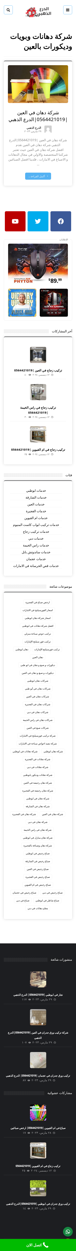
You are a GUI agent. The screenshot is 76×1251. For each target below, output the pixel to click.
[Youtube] (15, 221)
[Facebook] (60, 221)
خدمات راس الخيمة (36, 545)
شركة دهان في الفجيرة (24, 814)
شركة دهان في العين (52, 814)
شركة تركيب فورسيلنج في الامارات (38, 735)
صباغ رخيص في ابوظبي (38, 853)
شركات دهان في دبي (37, 712)
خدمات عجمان (36, 559)
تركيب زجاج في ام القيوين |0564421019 (38, 449)
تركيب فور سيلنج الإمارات (38, 641)
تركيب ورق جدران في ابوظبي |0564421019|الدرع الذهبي (38, 1204)
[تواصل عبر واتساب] (68, 1232)
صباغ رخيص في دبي (52, 892)
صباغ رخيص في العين (38, 869)
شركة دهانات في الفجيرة (37, 759)
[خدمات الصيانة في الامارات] (38, 11)
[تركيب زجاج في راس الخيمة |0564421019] (38, 392)
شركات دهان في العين (37, 696)
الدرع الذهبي (34, 128)
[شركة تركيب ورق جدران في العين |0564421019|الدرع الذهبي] (38, 1017)
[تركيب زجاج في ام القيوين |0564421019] (38, 434)
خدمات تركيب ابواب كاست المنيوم (36, 524)
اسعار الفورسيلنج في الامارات (37, 610)
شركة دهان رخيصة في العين (38, 782)
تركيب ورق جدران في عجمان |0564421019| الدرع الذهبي (38, 1075)
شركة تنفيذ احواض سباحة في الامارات (38, 743)
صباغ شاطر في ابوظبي (47, 900)
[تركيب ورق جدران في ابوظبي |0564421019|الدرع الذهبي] (38, 1188)
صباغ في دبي (22, 900)
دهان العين (37, 657)
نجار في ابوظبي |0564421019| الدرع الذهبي (38, 994)
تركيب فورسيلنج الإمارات (47, 649)
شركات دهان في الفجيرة (37, 704)
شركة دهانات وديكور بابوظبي (37, 775)
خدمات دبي (36, 538)
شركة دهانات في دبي (37, 767)
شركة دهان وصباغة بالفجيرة (38, 845)
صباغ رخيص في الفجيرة (38, 877)
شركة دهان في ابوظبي (37, 798)
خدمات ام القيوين (36, 518)
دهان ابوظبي (21, 649)
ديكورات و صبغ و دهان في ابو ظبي (37, 665)
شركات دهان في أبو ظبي (37, 688)
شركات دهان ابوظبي (37, 680)
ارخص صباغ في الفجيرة (38, 602)
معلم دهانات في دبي (38, 908)
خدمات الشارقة (36, 497)
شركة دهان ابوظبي (53, 751)
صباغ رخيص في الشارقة (37, 861)
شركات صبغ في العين (38, 728)
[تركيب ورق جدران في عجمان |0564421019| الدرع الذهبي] (38, 1060)
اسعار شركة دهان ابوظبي (37, 618)
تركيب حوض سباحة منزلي (37, 633)
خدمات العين (36, 504)
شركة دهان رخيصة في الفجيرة (37, 790)
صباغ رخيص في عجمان (24, 892)
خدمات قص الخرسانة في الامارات (36, 566)
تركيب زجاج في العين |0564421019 (38, 370)
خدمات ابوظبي (36, 490)
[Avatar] (48, 129)
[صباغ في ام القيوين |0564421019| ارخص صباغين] (38, 1113)
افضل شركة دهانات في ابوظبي (37, 626)
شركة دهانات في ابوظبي (25, 751)
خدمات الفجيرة (36, 511)
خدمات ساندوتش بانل (36, 552)
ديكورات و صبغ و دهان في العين (38, 673)
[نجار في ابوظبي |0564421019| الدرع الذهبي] (38, 979)
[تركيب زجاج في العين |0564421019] (38, 355)
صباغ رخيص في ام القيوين (38, 884)
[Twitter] (38, 221)
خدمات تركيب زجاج (36, 531)
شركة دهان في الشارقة (38, 806)
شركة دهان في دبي (37, 822)
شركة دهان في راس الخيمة (37, 830)
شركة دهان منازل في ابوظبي (37, 837)
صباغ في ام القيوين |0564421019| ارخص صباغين (38, 1128)
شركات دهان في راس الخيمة (37, 720)
